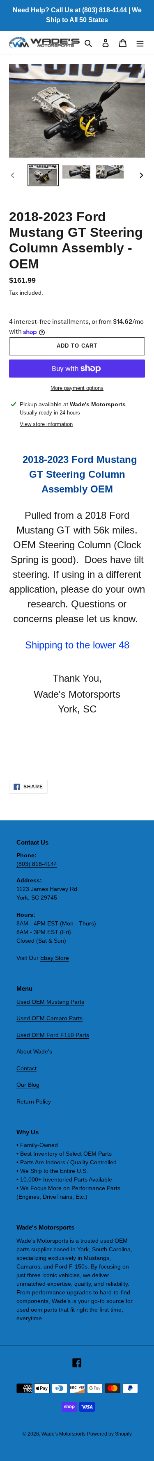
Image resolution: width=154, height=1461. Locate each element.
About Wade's (34, 1051)
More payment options (77, 388)
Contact (26, 1068)
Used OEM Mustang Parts (50, 1001)
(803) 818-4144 (36, 864)
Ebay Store (54, 958)
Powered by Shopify (109, 1434)
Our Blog (27, 1084)
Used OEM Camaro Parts (49, 1018)
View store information (46, 424)
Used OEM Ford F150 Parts (52, 1035)
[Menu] (140, 43)
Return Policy (33, 1101)
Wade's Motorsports (63, 1434)
